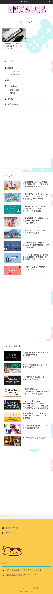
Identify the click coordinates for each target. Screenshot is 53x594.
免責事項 (35, 588)
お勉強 (10, 68)
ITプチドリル (15, 72)
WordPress (15, 75)
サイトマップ (12, 533)
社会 (9, 80)
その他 (10, 99)
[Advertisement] (26, 140)
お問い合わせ (13, 104)
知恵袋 (13, 93)
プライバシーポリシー (21, 588)
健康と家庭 (14, 90)
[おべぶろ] (26, 12)
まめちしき (12, 86)
